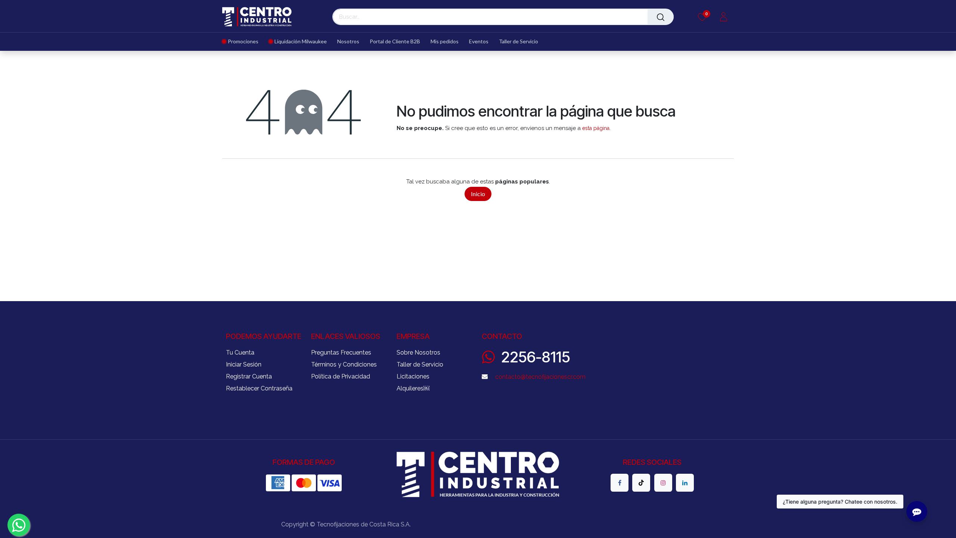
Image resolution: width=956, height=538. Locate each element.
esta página (595, 128)
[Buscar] (661, 16)
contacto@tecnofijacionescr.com (540, 376)
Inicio (478, 193)
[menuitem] (243, 42)
